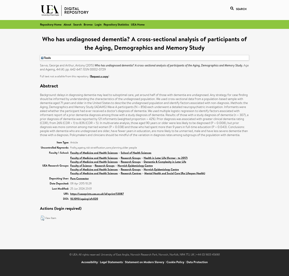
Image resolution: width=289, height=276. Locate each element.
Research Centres (131, 173)
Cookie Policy (175, 262)
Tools (47, 58)
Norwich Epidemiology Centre (135, 165)
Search (77, 24)
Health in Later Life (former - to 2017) (165, 158)
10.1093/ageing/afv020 (84, 199)
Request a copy (99, 76)
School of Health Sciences (136, 153)
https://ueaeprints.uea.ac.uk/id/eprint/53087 (97, 194)
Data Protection (197, 262)
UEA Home (138, 24)
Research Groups (131, 158)
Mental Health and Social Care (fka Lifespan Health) (174, 173)
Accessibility (89, 262)
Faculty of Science (81, 165)
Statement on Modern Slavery (144, 262)
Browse (88, 24)
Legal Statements (111, 262)
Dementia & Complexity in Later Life (165, 162)
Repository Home (51, 24)
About (67, 24)
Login (98, 24)
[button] (42, 218)
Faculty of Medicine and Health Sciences (94, 153)
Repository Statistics (116, 24)
